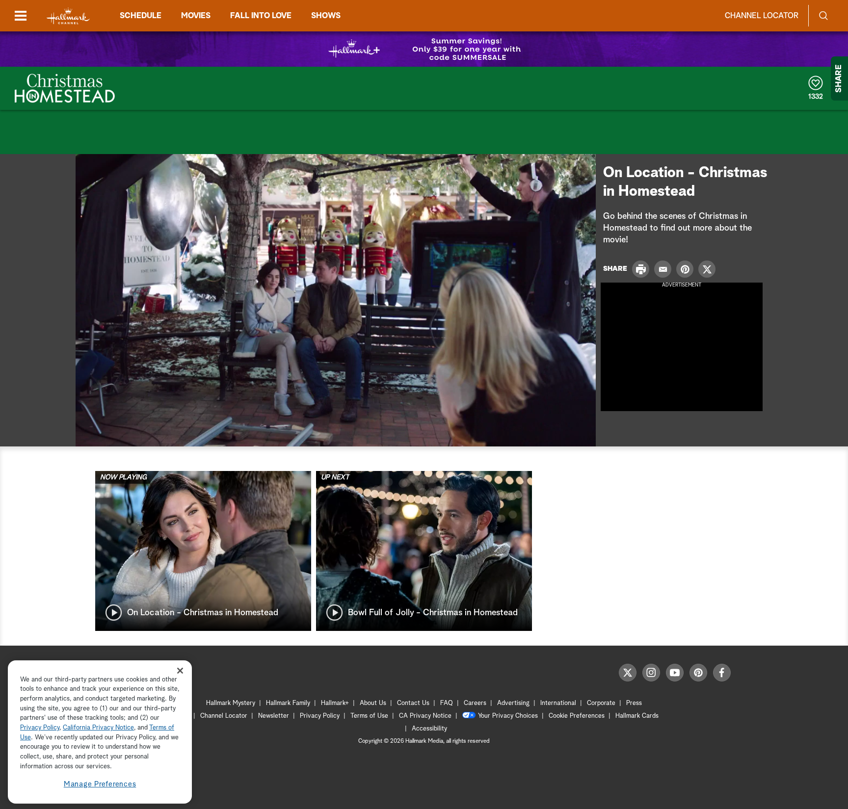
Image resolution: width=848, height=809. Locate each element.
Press (634, 703)
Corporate (601, 703)
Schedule (140, 16)
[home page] (68, 16)
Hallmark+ (335, 703)
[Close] (180, 670)
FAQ (446, 703)
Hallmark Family (288, 703)
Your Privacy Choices (508, 716)
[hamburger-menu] (20, 16)
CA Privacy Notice (425, 716)
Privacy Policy (320, 716)
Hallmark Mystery (230, 703)
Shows (326, 16)
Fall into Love (261, 16)
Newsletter (273, 716)
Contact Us (413, 703)
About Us (373, 703)
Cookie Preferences (577, 716)
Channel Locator (761, 16)
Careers (475, 703)
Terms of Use (369, 716)
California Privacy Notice (98, 728)
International (558, 703)
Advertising (513, 703)
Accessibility (429, 729)
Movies (196, 16)
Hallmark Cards (637, 716)
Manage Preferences (100, 784)
